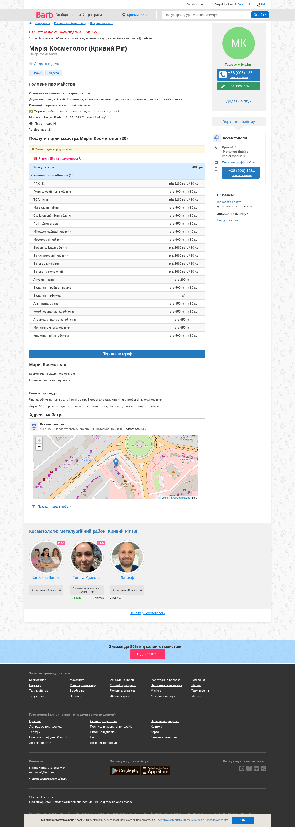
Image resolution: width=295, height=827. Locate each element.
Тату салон (37, 696)
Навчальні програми (165, 721)
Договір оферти (40, 742)
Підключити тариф (117, 354)
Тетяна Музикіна (86, 578)
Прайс (37, 73)
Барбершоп (78, 690)
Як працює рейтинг (103, 721)
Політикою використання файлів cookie (180, 820)
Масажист (77, 679)
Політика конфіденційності (48, 737)
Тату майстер (38, 690)
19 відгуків (97, 598)
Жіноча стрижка (121, 696)
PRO (61, 542)
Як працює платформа (45, 726)
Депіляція (198, 679)
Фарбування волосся (166, 679)
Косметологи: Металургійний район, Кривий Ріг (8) (83, 531)
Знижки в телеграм (164, 737)
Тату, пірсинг (200, 690)
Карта (155, 732)
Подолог (76, 696)
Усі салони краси (122, 679)
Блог (93, 737)
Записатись (238, 86)
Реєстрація (244, 4)
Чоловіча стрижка (122, 690)
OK (243, 820)
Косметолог (37, 679)
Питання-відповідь (103, 732)
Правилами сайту (216, 820)
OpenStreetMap (181, 497)
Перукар (35, 685)
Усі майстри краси (123, 685)
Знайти (260, 15)
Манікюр (197, 696)
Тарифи (34, 732)
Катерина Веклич (46, 578)
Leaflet (165, 497)
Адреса (54, 73)
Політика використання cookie (111, 726)
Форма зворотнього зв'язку (48, 778)
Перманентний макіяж (166, 685)
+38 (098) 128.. (240, 74)
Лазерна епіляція (163, 696)
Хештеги (157, 726)
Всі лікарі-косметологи (147, 613)
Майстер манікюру (83, 685)
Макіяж (156, 690)
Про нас (35, 721)
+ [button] (39, 440)
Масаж (196, 685)
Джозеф (127, 578)
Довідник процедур (103, 742)
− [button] (39, 446)
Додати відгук (46, 64)
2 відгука (115, 597)
